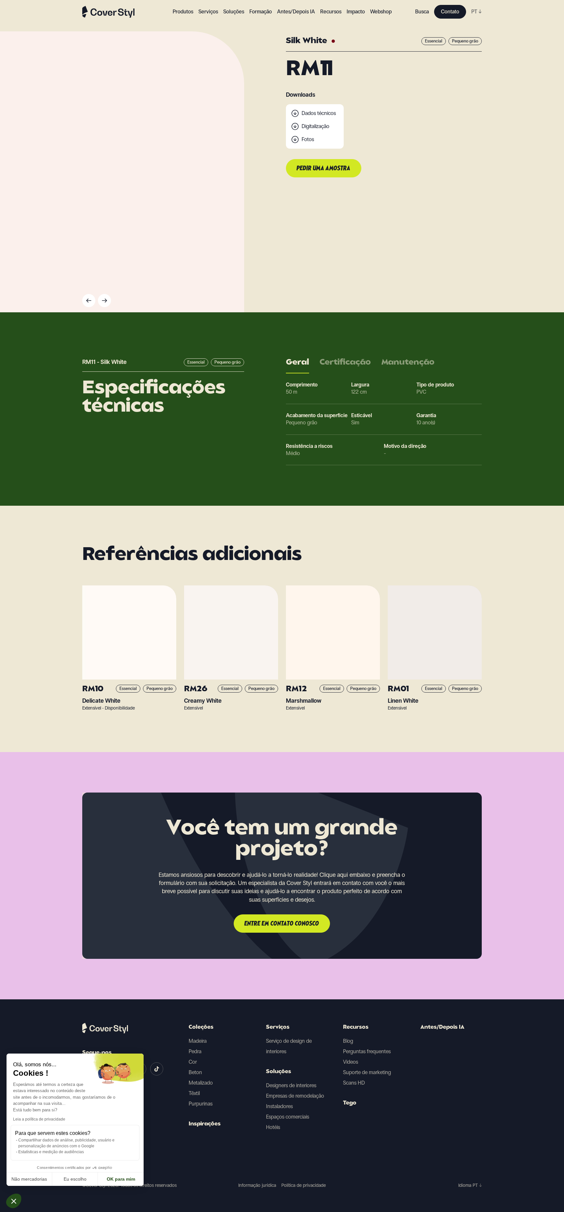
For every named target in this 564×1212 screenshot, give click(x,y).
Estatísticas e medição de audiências (51, 1152)
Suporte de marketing (367, 1072)
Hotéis (273, 1127)
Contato (450, 11)
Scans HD (354, 1083)
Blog (348, 1041)
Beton (195, 1072)
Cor (193, 1062)
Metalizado (201, 1083)
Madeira (198, 1041)
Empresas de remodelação (295, 1096)
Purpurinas (200, 1104)
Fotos (308, 139)
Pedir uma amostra (324, 168)
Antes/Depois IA (296, 11)
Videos (350, 1062)
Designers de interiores (291, 1085)
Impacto (356, 11)
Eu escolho (75, 1179)
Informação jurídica (257, 1185)
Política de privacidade (303, 1185)
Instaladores (279, 1106)
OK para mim (121, 1179)
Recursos (355, 1027)
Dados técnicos (319, 113)
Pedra (195, 1051)
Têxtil (194, 1093)
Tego (349, 1103)
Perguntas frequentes (367, 1051)
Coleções (201, 1027)
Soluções (278, 1071)
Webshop (381, 11)
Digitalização (315, 126)
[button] (14, 1201)
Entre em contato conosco (281, 924)
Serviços (208, 11)
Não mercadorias (29, 1179)
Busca (422, 11)
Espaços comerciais (287, 1117)
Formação (260, 11)
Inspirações (205, 1124)
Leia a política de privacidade (39, 1119)
